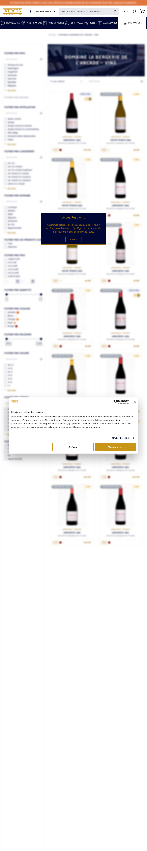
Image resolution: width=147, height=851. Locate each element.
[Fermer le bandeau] (135, 402)
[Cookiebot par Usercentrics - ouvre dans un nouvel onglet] (116, 401)
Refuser (73, 447)
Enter (73, 240)
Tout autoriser (115, 447)
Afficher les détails (121, 438)
